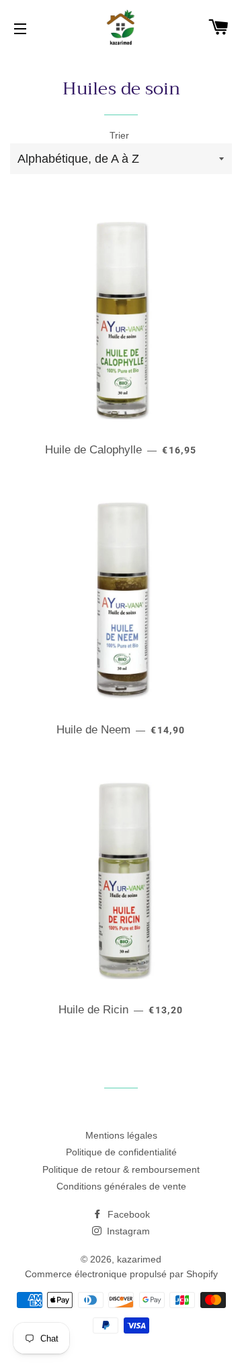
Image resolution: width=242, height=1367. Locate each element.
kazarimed (139, 1259)
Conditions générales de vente (121, 1186)
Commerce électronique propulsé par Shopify (121, 1274)
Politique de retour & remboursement (121, 1169)
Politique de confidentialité (121, 1152)
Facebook (127, 1214)
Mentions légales (121, 1135)
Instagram (127, 1231)
